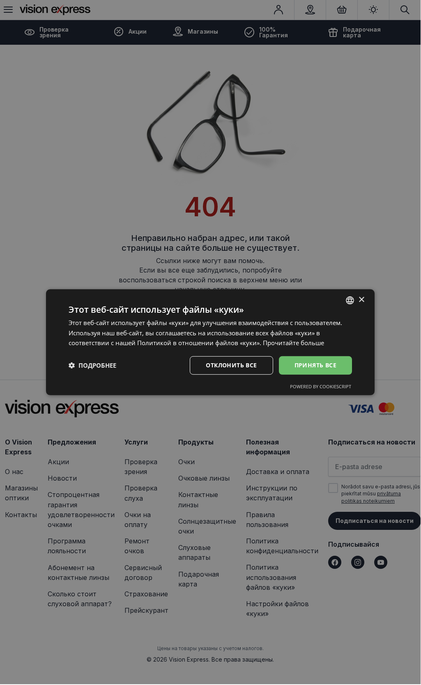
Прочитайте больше (293, 343)
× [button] (361, 300)
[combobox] (350, 300)
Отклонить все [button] (231, 365)
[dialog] (210, 342)
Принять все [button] (315, 365)
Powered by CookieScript (320, 386)
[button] (92, 365)
